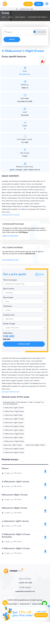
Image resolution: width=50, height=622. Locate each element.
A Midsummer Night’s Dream (13, 426)
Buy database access (10, 260)
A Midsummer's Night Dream (13, 411)
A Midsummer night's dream (13, 430)
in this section (41, 32)
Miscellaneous (24, 74)
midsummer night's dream (12, 445)
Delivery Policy (37, 604)
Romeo (5, 468)
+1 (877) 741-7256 (26, 9)
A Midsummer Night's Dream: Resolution (16, 535)
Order (28, 4)
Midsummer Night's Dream (35, 445)
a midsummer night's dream (13, 422)
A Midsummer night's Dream (13, 408)
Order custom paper (10, 236)
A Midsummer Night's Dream (13, 419)
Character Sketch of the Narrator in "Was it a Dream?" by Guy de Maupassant (23, 403)
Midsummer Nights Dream (14, 508)
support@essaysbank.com (25, 591)
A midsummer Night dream (13, 415)
